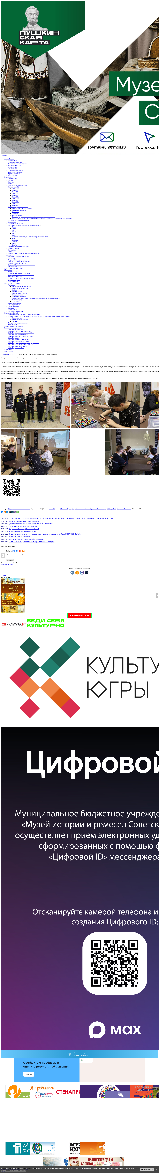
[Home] (79, 78)
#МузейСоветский (78, 509)
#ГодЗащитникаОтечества (122, 509)
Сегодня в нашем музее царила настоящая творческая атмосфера (31, 542)
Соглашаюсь (147, 1169)
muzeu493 (52, 509)
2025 (8, 354)
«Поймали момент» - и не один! (19, 536)
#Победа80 (110, 509)
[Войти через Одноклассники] (23, 551)
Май (13, 354)
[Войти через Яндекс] (20, 551)
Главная (3, 354)
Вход (11, 564)
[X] (10, 512)
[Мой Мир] (7, 512)
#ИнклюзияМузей (65, 509)
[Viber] (15, 512)
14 (16, 354)
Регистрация (5, 564)
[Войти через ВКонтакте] (17, 551)
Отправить (10, 560)
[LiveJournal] (12, 512)
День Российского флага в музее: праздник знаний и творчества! (31, 523)
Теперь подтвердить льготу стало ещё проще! (24, 521)
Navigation (4, 155)
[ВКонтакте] (2, 512)
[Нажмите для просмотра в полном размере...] (35, 427)
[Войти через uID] (13, 551)
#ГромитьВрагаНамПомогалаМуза (95, 509)
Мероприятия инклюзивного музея (19, 509)
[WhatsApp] (17, 512)
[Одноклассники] (5, 512)
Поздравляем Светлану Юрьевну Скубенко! (24, 529)
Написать (28, 1074)
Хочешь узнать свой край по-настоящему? (23, 526)
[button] (157, 595)
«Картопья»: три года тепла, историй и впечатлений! (26, 539)
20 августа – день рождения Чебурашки (22, 531)
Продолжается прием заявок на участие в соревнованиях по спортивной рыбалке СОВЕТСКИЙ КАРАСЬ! (45, 534)
